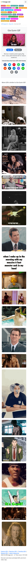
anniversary (4, 16)
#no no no (5, 218)
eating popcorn (5, 21)
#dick (4, 300)
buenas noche (14, 18)
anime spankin (22, 8)
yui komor (3, 12)
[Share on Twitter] (9, 64)
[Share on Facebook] (5, 64)
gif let (7, 18)
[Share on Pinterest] (14, 64)
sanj (2, 10)
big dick (3, 5)
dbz (17, 8)
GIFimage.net (4, 24)
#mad (4, 485)
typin (8, 5)
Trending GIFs (22, 551)
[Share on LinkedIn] (23, 64)
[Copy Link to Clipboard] (16, 72)
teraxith (21, 5)
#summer (5, 324)
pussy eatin (20, 14)
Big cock (11, 24)
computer (12, 21)
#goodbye (5, 544)
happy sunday (14, 5)
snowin (3, 18)
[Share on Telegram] (14, 68)
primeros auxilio (9, 10)
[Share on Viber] (18, 68)
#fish (4, 102)
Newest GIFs (4, 553)
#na (4, 223)
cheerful (21, 16)
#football (5, 503)
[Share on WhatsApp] (18, 64)
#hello (4, 542)
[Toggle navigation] (25, 1)
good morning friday (6, 14)
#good (4, 501)
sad (13, 8)
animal (9, 12)
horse (14, 14)
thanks (14, 12)
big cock (9, 50)
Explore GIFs (4, 551)
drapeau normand (13, 16)
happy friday (18, 10)
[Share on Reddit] (5, 68)
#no (4, 221)
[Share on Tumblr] (9, 68)
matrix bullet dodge (6, 8)
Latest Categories (14, 553)
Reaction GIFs (13, 551)
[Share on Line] (23, 68)
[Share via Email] (11, 72)
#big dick (18, 50)
